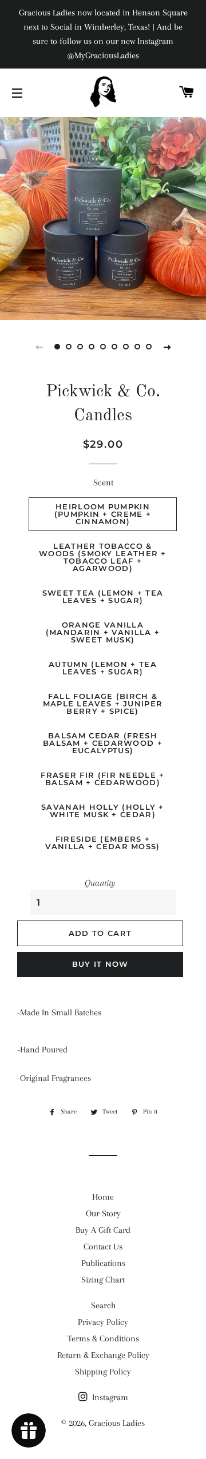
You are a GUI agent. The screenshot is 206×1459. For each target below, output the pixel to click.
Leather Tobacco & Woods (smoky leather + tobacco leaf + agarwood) (103, 557)
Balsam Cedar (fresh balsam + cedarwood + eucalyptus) (103, 743)
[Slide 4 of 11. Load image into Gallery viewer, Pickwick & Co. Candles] (91, 346)
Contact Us (103, 1246)
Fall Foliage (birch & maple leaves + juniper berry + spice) (103, 704)
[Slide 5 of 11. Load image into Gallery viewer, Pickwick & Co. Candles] (103, 346)
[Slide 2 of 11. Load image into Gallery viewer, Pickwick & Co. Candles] (68, 346)
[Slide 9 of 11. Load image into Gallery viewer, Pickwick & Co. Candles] (148, 346)
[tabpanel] (103, 217)
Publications (103, 1263)
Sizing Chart (103, 1280)
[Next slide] (167, 346)
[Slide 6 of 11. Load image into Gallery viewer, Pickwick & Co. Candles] (114, 346)
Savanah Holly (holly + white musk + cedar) (102, 810)
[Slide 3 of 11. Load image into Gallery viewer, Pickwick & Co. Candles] (80, 346)
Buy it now (100, 963)
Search (103, 1305)
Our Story (103, 1213)
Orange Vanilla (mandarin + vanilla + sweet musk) (103, 632)
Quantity (100, 883)
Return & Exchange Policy (103, 1355)
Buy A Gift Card (103, 1230)
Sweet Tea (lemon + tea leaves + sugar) (103, 596)
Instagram (109, 1397)
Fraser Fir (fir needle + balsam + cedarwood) (102, 778)
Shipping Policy (103, 1371)
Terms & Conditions (103, 1338)
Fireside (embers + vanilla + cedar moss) (102, 842)
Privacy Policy (103, 1322)
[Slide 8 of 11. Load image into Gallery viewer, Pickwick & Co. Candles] (137, 346)
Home (103, 1197)
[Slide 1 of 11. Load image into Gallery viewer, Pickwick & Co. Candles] (57, 346)
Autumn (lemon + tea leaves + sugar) (103, 668)
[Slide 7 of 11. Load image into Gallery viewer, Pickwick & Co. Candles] (126, 346)
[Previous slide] (39, 346)
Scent (103, 482)
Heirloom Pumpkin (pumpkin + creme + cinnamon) (102, 514)
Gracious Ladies (117, 1423)
